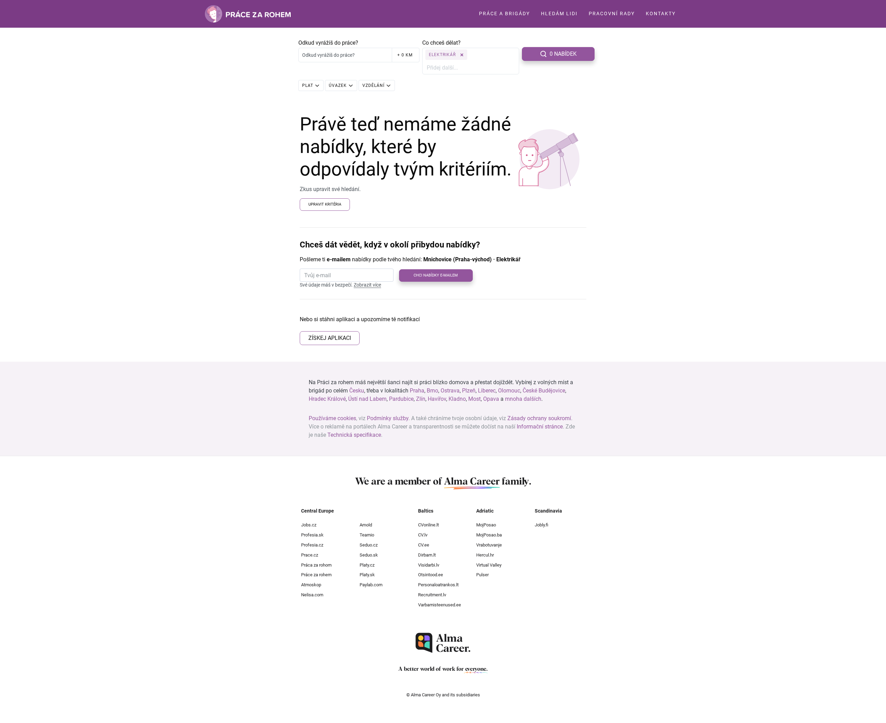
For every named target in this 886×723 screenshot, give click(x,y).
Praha (417, 390)
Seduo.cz (369, 545)
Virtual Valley (488, 565)
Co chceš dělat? (441, 42)
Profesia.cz (312, 545)
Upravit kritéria (324, 204)
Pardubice (401, 399)
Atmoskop (311, 584)
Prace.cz (309, 555)
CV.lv (422, 534)
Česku (356, 390)
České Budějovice (544, 390)
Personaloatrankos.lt (438, 584)
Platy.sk (367, 574)
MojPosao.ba (489, 534)
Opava (491, 399)
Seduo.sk (369, 555)
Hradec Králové (327, 399)
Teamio (367, 534)
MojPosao (486, 524)
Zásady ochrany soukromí (539, 418)
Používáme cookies (332, 418)
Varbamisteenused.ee (439, 604)
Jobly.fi (541, 524)
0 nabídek (563, 54)
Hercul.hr (485, 555)
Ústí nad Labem (367, 399)
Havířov (437, 399)
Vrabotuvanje (489, 545)
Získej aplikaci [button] (329, 338)
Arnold (366, 524)
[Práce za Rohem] (248, 13)
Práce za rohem (316, 574)
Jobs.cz (308, 524)
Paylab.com (371, 584)
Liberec (487, 390)
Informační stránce (540, 426)
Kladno (457, 399)
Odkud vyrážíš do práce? (328, 42)
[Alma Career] (443, 642)
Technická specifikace (354, 435)
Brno (432, 390)
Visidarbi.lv (428, 565)
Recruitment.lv (432, 594)
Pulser (482, 574)
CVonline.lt (428, 524)
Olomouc (509, 390)
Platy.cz (367, 565)
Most (474, 399)
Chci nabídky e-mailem (436, 275)
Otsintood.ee (430, 574)
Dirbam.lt (427, 555)
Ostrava (450, 390)
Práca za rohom (316, 565)
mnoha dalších (523, 399)
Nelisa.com (312, 594)
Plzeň (469, 390)
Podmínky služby (387, 418)
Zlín (420, 399)
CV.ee (423, 545)
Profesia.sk (312, 534)
